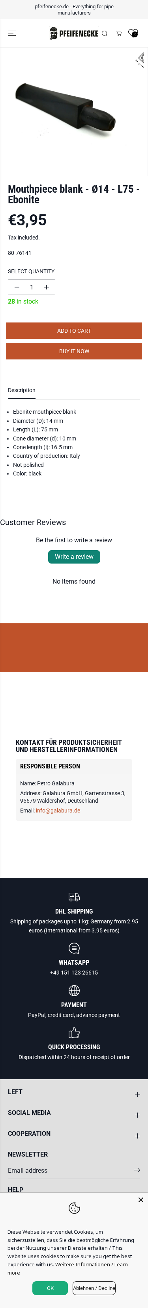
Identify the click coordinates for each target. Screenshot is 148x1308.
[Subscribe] (137, 1171)
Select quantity (31, 271)
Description (22, 390)
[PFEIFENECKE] (74, 33)
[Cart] (119, 33)
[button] (12, 33)
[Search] (104, 33)
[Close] (141, 1200)
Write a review (74, 556)
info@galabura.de (58, 810)
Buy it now (74, 351)
